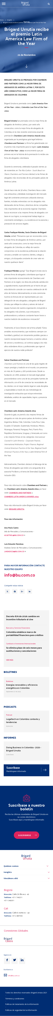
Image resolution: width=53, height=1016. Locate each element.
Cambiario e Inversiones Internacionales (21, 643)
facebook (7, 961)
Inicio (2, 19)
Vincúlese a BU (11, 878)
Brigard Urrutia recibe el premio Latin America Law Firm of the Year (24, 22)
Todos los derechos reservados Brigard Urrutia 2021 (26, 992)
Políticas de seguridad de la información (21, 1010)
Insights (9, 19)
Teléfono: (8, 897)
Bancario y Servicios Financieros (18, 627)
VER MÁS (9, 660)
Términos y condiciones (14, 998)
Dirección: (8, 894)
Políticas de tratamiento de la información (22, 1004)
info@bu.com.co (14, 976)
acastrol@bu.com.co (14, 535)
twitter (14, 961)
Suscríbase (13, 767)
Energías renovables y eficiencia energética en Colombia (21, 686)
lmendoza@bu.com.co (14, 551)
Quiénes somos (11, 866)
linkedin (22, 961)
